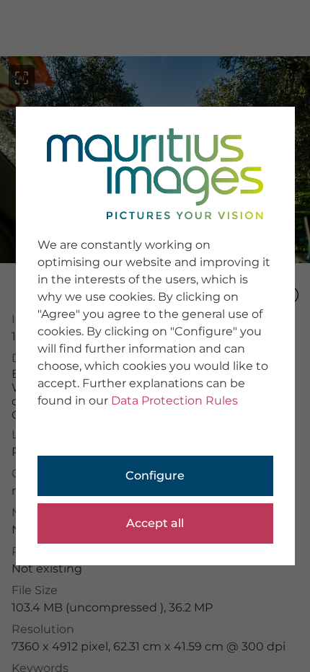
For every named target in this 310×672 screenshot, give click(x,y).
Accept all (155, 523)
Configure (155, 475)
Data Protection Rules (174, 400)
